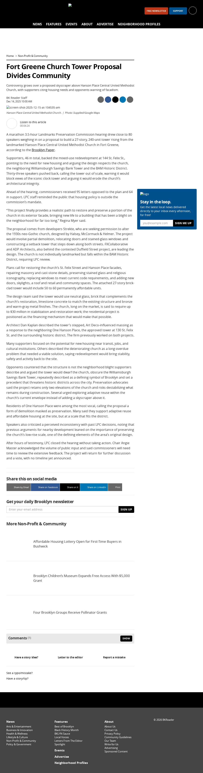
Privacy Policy (112, 733)
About (87, 24)
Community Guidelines (117, 737)
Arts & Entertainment (18, 726)
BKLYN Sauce (62, 733)
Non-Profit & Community (33, 56)
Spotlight (60, 744)
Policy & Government (18, 744)
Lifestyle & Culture (17, 737)
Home (10, 56)
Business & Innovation (19, 730)
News (37, 24)
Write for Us (111, 744)
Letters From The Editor (68, 741)
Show (126, 638)
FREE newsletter (156, 10)
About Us (109, 726)
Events (71, 24)
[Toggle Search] (193, 24)
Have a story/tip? (17, 678)
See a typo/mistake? (19, 673)
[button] (193, 10)
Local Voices (62, 737)
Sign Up (126, 509)
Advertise (105, 24)
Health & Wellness (17, 733)
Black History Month (67, 730)
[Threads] (31, 11)
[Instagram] (21, 11)
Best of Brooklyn (64, 726)
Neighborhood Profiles (139, 24)
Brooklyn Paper (43, 150)
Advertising (111, 748)
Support (178, 10)
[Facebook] (11, 11)
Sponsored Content (116, 751)
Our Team (110, 741)
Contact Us (110, 730)
